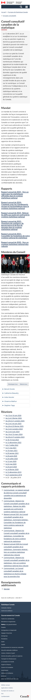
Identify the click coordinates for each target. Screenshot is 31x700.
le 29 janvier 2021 (12, 453)
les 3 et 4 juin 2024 (13, 432)
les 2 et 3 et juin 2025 (13, 423)
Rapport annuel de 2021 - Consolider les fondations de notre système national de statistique (15, 236)
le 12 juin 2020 (11, 461)
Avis (2, 693)
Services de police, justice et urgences (11, 656)
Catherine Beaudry (11, 393)
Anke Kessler (9, 397)
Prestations (4, 639)
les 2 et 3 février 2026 (14, 418)
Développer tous (13, 384)
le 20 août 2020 (11, 456)
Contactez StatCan (6, 608)
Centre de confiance (6, 610)
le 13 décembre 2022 (13, 442)
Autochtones (4, 670)
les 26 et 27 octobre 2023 (15, 437)
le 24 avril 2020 (11, 467)
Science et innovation (7, 667)
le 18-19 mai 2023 (12, 440)
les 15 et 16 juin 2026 (13, 415)
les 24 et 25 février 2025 (14, 426)
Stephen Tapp (9, 405)
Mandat (7, 589)
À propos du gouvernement (9, 624)
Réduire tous (24, 384)
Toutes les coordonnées (7, 619)
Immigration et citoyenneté (8, 630)
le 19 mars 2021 (12, 450)
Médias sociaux (5, 685)
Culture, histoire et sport (8, 653)
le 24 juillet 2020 (12, 459)
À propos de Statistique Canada (18, 12)
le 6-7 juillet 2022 (12, 445)
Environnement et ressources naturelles (12, 647)
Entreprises (4, 636)
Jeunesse (3, 676)
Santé (2, 641)
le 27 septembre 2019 (14, 475)
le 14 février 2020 (12, 469)
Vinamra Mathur (10, 401)
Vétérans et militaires (7, 673)
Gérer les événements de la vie (9, 679)
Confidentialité (5, 696)
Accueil (3, 12)
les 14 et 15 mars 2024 (14, 434)
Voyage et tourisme (6, 633)
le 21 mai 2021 (11, 448)
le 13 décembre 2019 (13, 472)
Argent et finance (6, 664)
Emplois (3, 627)
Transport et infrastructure (8, 659)
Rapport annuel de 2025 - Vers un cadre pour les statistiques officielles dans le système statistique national (15, 195)
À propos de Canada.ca (7, 690)
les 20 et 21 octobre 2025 (15, 421)
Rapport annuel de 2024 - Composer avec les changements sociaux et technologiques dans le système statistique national (15, 205)
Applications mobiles (7, 688)
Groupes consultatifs (9, 16)
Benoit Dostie (9, 389)
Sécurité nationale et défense (9, 650)
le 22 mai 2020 (11, 464)
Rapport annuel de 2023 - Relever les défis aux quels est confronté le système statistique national (15, 215)
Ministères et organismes (8, 621)
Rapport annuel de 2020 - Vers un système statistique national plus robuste (15, 244)
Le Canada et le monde (7, 661)
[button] (16, 7)
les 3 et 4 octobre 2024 (14, 429)
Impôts (3, 644)
